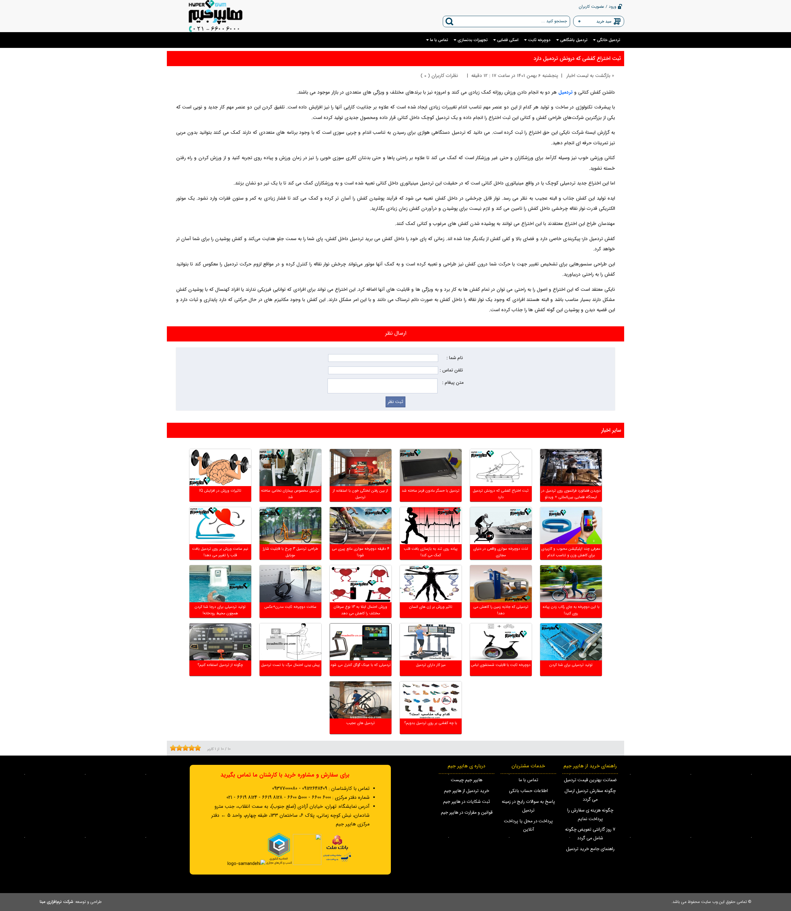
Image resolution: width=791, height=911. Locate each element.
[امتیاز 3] (177, 748)
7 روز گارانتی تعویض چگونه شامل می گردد (590, 834)
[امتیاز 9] (196, 748)
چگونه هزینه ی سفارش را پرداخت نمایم (590, 815)
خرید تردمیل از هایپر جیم (466, 790)
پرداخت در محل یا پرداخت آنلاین (528, 825)
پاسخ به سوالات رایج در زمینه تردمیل (528, 806)
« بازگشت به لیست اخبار (590, 75)
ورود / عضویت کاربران (597, 6)
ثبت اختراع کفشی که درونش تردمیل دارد (577, 58)
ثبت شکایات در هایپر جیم (466, 801)
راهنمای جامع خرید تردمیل (590, 849)
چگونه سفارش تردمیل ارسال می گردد (590, 795)
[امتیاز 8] (193, 748)
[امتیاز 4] (180, 748)
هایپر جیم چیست (466, 780)
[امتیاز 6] (186, 748)
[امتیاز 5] (183, 748)
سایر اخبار (611, 430)
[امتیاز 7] (190, 748)
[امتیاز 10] (199, 748)
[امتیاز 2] (174, 748)
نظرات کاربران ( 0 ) (439, 75)
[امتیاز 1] (171, 748)
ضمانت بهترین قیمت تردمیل (590, 780)
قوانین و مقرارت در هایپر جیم (467, 812)
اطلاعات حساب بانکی (528, 790)
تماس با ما (528, 780)
